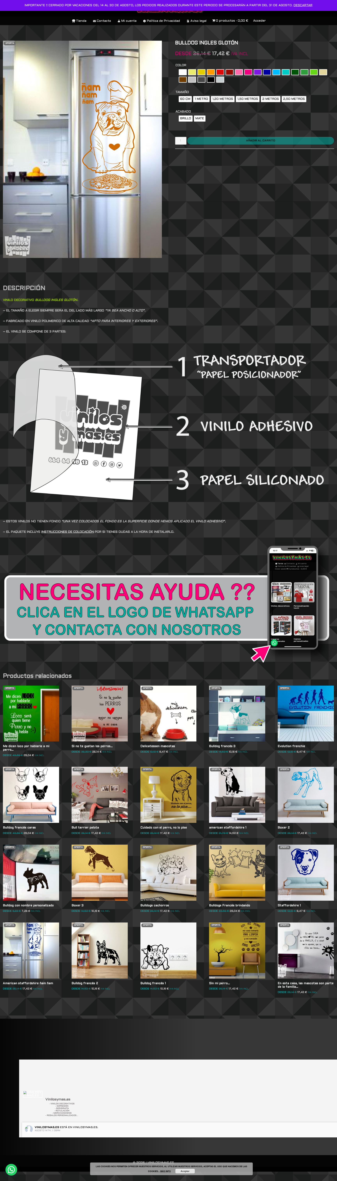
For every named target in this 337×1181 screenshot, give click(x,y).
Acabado (183, 111)
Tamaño (182, 92)
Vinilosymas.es (47, 1127)
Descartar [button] (303, 5)
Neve (7, 1176)
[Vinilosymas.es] (33, 1094)
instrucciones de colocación (67, 531)
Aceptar (185, 1171)
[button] (11, 1170)
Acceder (259, 20)
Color (181, 65)
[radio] (183, 72)
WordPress (59, 1176)
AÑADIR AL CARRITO (260, 140)
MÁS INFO (165, 1171)
